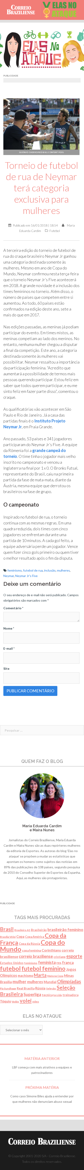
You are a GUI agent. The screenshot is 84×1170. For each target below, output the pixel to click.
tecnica (47, 995)
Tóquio (5, 1001)
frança (68, 962)
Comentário (13, 608)
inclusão (50, 570)
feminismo (14, 570)
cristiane (60, 957)
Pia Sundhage (8, 988)
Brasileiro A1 (22, 930)
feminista (47, 962)
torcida (57, 995)
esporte (74, 956)
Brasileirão (39, 930)
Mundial (50, 982)
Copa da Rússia (29, 943)
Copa (20, 936)
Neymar (8, 576)
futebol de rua (33, 570)
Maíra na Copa (55, 975)
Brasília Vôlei (8, 936)
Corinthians (51, 950)
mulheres (63, 570)
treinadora (70, 995)
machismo (25, 975)
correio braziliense (36, 956)
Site (6, 668)
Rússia (40, 988)
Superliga (32, 994)
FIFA (58, 962)
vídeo (35, 1001)
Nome (8, 628)
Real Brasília (25, 988)
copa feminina (31, 950)
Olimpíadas (69, 981)
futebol (10, 968)
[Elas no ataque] (61, 10)
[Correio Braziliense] (22, 10)
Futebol (55, 231)
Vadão (15, 1001)
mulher (19, 981)
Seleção (51, 988)
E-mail (9, 648)
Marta (40, 975)
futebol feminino (43, 968)
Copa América (34, 936)
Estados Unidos (12, 963)
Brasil (7, 929)
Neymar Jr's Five (26, 576)
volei (26, 1000)
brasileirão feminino (65, 929)
